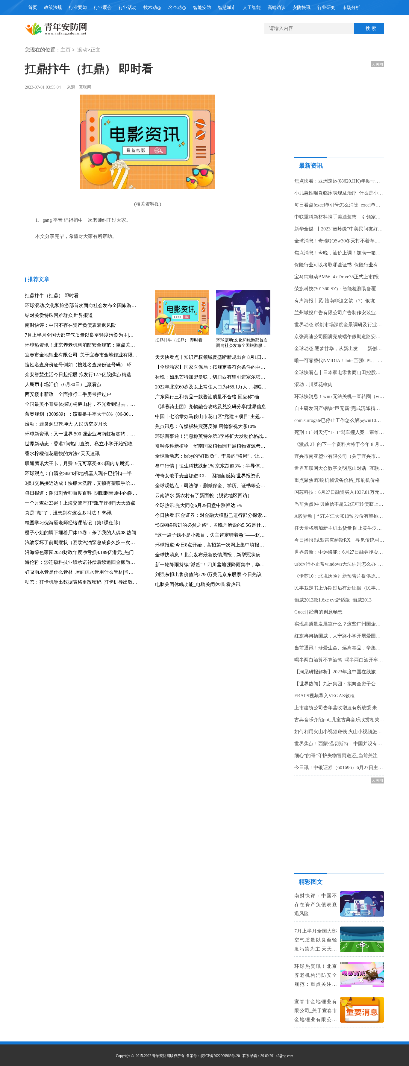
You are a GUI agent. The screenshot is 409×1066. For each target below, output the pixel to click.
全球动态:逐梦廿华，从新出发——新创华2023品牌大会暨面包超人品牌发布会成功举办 (339, 348)
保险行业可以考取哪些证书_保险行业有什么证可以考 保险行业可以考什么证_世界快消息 (339, 264)
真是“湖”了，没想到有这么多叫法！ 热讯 (68, 512)
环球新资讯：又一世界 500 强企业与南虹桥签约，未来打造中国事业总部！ (104, 433)
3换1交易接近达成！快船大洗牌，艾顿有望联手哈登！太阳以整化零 (97, 483)
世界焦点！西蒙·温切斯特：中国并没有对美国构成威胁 (339, 743)
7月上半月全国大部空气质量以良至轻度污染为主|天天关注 (86, 335)
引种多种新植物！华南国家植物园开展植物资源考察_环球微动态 (223, 446)
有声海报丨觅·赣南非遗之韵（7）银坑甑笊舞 (339, 300)
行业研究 (326, 7)
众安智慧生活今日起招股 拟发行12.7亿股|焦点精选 (78, 374)
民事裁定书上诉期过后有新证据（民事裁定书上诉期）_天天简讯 (339, 587)
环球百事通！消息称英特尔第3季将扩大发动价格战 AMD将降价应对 (227, 436)
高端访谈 (277, 7)
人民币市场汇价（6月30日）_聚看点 (63, 384)
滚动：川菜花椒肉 (313, 384)
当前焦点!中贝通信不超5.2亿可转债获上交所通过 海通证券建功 (339, 504)
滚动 (82, 50)
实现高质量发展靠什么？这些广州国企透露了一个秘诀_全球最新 (339, 623)
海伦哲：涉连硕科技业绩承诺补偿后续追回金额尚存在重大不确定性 (97, 562)
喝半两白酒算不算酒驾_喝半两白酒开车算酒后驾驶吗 (339, 659)
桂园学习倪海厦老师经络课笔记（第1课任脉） (74, 522)
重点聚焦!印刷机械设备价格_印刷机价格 (337, 480)
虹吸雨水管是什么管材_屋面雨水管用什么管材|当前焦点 (84, 572)
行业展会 (103, 7)
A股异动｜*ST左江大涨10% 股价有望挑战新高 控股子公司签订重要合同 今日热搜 (339, 516)
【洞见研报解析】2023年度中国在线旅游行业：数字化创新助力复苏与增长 (339, 671)
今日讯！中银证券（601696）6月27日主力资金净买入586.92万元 (339, 767)
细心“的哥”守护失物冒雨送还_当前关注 (336, 755)
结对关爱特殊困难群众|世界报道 (59, 315)
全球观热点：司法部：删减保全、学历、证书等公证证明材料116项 (225, 485)
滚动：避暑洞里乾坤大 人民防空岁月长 (66, 423)
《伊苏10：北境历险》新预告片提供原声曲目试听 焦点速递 (339, 575)
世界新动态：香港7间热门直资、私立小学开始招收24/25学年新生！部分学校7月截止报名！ (121, 443)
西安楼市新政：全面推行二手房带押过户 (68, 394)
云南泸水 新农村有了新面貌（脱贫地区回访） (203, 495)
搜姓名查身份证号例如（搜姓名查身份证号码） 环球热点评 (88, 364)
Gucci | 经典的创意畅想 (318, 611)
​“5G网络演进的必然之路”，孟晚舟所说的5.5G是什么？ (213, 525)
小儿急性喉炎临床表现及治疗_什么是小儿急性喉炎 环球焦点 (339, 192)
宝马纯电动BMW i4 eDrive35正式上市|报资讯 (339, 276)
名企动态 (177, 7)
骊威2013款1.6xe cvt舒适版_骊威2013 (333, 599)
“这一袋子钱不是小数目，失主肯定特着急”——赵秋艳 (212, 534)
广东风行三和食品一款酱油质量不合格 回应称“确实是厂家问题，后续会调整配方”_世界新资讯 (255, 396)
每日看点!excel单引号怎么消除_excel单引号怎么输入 (339, 204)
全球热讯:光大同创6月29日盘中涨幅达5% (198, 505)
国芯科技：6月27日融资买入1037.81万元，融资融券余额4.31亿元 (339, 492)
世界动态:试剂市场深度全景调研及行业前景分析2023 (339, 324)
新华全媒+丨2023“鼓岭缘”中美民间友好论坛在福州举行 (339, 228)
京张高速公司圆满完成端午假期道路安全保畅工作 (339, 336)
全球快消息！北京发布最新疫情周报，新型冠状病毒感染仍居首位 (224, 554)
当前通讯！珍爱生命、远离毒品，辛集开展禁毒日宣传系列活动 (339, 647)
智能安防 (202, 7)
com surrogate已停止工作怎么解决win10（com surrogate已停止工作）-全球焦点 (339, 420)
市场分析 (351, 7)
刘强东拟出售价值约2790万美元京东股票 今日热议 (208, 574)
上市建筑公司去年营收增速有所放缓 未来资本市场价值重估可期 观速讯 (339, 707)
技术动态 (152, 7)
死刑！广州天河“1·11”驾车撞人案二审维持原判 (339, 432)
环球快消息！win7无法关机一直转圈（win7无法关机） (339, 396)
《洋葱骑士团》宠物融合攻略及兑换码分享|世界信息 (210, 406)
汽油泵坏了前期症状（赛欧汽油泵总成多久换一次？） (82, 542)
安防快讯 (301, 7)
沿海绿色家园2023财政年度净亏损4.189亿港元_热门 (79, 552)
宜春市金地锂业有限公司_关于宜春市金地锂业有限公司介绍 (88, 354)
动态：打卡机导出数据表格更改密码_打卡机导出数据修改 (86, 581)
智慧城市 (227, 7)
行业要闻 (78, 7)
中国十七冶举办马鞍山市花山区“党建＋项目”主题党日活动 (217, 416)
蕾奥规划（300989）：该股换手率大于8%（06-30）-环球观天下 (92, 414)
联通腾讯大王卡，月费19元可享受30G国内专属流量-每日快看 (89, 463)
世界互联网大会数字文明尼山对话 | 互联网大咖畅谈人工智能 (339, 468)
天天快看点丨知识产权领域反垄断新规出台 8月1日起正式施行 (220, 357)
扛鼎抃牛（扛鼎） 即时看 (52, 295)
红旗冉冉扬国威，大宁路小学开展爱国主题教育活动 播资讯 (339, 635)
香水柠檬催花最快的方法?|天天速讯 (62, 453)
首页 (32, 7)
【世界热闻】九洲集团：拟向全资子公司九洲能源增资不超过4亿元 (339, 683)
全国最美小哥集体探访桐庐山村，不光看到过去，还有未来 (87, 404)
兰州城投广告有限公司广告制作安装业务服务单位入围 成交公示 (339, 312)
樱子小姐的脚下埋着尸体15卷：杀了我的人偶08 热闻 (80, 532)
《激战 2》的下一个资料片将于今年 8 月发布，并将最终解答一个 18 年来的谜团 (339, 444)
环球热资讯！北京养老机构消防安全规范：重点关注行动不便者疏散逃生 (101, 344)
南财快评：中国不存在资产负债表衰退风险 (70, 325)
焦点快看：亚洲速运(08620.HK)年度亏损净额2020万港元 (339, 180)
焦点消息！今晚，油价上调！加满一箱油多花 (339, 252)
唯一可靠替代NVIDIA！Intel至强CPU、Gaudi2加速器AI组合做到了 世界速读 (339, 360)
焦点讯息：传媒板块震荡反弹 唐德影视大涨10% (205, 426)
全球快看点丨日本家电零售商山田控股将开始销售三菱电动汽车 (339, 372)
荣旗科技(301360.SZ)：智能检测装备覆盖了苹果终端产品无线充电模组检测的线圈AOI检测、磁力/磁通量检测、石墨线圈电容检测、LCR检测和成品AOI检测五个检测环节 (339, 288)
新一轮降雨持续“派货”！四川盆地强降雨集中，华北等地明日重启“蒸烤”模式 (236, 564)
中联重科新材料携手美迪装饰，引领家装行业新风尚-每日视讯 (339, 216)
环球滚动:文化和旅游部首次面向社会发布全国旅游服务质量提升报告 (97, 305)
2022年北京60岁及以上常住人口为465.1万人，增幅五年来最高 (220, 386)
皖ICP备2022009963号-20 (220, 1056)
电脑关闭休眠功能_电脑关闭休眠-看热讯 (197, 584)
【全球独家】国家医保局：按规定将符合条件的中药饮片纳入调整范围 (229, 367)
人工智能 (252, 7)
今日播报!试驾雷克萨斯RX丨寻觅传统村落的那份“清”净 (339, 540)
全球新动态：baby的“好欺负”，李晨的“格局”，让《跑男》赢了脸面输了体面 (235, 455)
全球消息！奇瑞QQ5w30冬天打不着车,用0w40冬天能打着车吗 (339, 240)
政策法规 (53, 7)
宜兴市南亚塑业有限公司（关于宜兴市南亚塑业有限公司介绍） (339, 456)
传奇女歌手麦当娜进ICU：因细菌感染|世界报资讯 (207, 475)
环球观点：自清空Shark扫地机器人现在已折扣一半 (78, 473)
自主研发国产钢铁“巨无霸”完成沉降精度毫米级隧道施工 (339, 408)
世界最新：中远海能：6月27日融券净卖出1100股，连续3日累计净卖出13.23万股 (339, 552)
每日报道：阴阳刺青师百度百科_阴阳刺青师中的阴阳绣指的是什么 (95, 493)
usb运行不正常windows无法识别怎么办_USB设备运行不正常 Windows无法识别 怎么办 (339, 564)
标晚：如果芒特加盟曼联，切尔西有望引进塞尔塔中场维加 (217, 376)
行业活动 (128, 7)
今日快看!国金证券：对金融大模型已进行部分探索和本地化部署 (223, 515)
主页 (65, 50)
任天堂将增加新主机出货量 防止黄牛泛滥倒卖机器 (339, 528)
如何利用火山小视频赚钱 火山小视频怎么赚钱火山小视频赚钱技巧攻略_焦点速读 (339, 731)
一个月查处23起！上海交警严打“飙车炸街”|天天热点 (80, 502)
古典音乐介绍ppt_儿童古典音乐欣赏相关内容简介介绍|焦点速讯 (339, 719)
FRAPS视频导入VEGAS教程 (324, 695)
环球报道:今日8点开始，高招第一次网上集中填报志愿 (212, 544)
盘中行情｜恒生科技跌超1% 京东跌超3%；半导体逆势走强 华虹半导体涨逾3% (237, 465)
